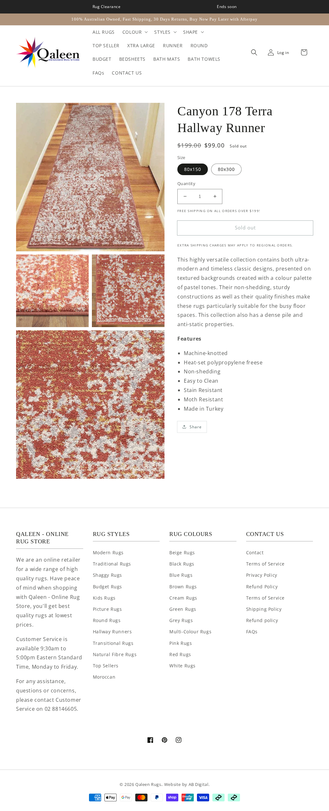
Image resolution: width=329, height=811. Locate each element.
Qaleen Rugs (148, 784)
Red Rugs (180, 654)
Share (196, 427)
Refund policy (262, 620)
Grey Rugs (181, 620)
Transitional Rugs (113, 643)
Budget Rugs (107, 587)
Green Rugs (182, 609)
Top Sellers (106, 666)
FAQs (252, 631)
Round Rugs (107, 620)
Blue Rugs (180, 575)
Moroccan (104, 677)
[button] (252, 53)
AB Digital (199, 784)
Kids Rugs (104, 598)
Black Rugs (181, 564)
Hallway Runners (112, 631)
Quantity (186, 183)
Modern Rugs (108, 552)
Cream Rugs (183, 598)
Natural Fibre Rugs (115, 654)
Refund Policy (262, 587)
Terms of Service (265, 564)
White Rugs (182, 666)
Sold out (245, 227)
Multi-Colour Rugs (190, 631)
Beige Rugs (182, 552)
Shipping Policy (264, 609)
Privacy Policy (261, 575)
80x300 (226, 169)
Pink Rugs (180, 643)
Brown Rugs (183, 587)
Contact (255, 552)
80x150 (192, 169)
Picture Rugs (107, 609)
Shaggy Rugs (107, 575)
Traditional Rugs (112, 564)
